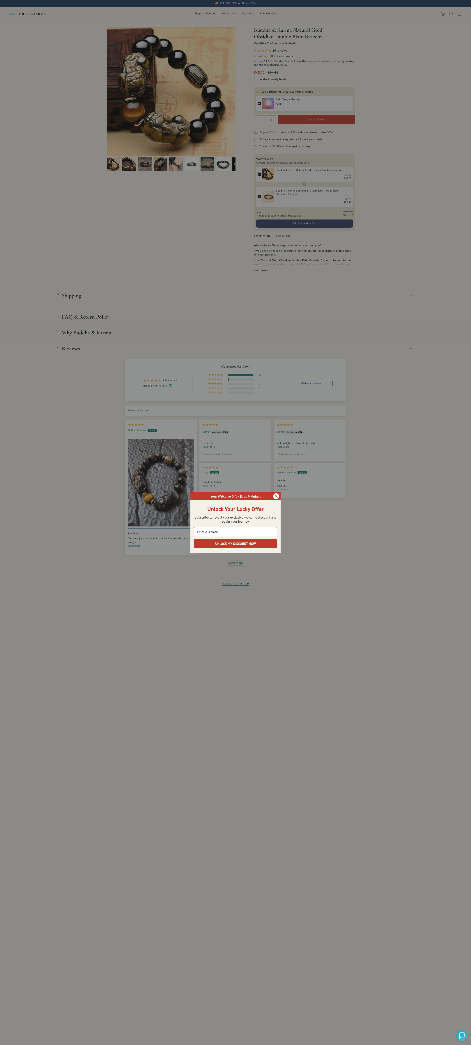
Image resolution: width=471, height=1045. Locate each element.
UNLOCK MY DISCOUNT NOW (235, 544)
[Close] (276, 496)
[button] (461, 1035)
